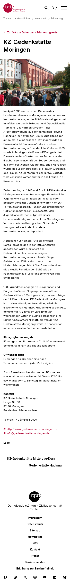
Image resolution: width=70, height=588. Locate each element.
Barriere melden (35, 562)
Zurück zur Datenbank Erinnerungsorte (32, 32)
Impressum (35, 517)
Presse (35, 555)
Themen (7, 18)
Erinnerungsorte (59, 18)
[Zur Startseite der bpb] (14, 11)
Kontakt (35, 549)
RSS (35, 543)
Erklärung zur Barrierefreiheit (35, 568)
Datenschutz (35, 524)
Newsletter (35, 536)
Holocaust (40, 18)
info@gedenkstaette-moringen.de (27, 433)
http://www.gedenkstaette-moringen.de (31, 429)
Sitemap (35, 530)
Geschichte (23, 18)
